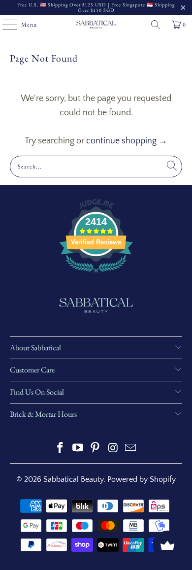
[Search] (155, 24)
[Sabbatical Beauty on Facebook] (60, 449)
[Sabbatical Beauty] (96, 24)
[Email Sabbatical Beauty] (131, 449)
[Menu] (4, 24)
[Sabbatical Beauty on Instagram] (113, 449)
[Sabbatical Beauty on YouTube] (77, 449)
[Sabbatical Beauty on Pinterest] (95, 449)
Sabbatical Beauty (73, 479)
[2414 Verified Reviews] (96, 274)
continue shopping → (126, 141)
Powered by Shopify (141, 479)
